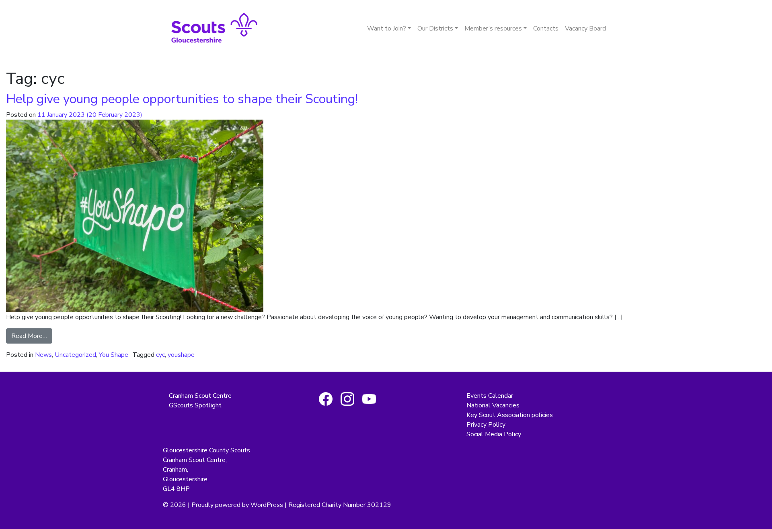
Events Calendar (489, 395)
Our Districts (435, 28)
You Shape (113, 354)
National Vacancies (492, 405)
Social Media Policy (493, 434)
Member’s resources (493, 28)
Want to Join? (386, 28)
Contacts (545, 28)
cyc (160, 354)
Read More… (29, 336)
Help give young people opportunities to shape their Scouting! (182, 99)
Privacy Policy (485, 424)
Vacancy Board (585, 28)
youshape (181, 354)
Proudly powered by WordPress (237, 505)
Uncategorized (75, 354)
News (43, 354)
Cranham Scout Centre (200, 395)
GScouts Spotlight (195, 405)
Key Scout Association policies (509, 415)
